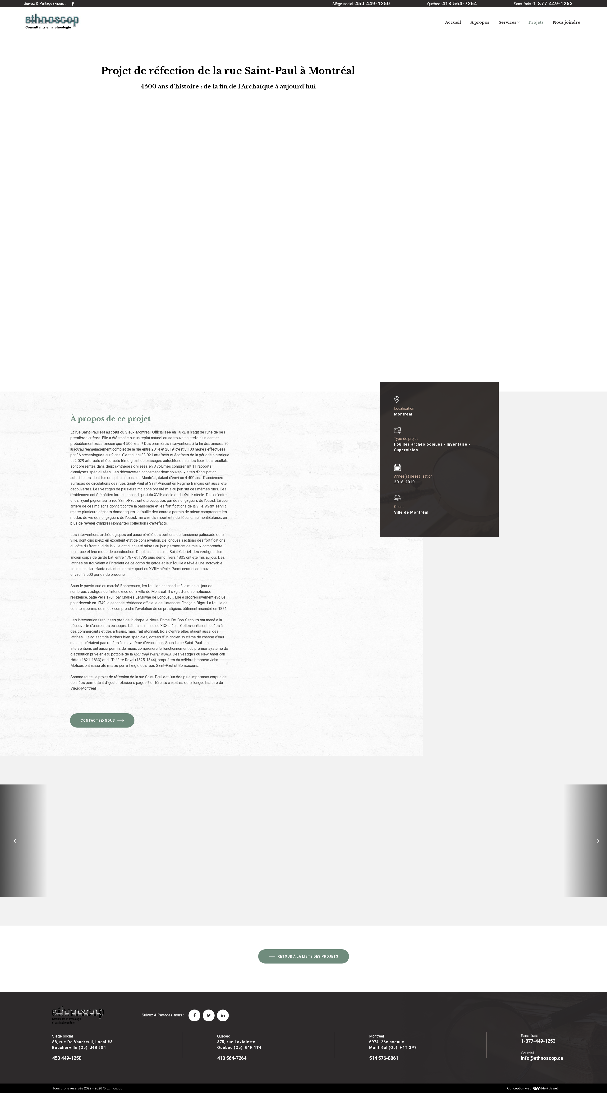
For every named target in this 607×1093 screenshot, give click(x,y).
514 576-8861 (383, 1058)
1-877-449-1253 (538, 1041)
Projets (536, 22)
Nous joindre (566, 22)
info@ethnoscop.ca (542, 1058)
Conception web (519, 1088)
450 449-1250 (66, 1058)
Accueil (453, 22)
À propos (479, 22)
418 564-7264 (231, 1058)
